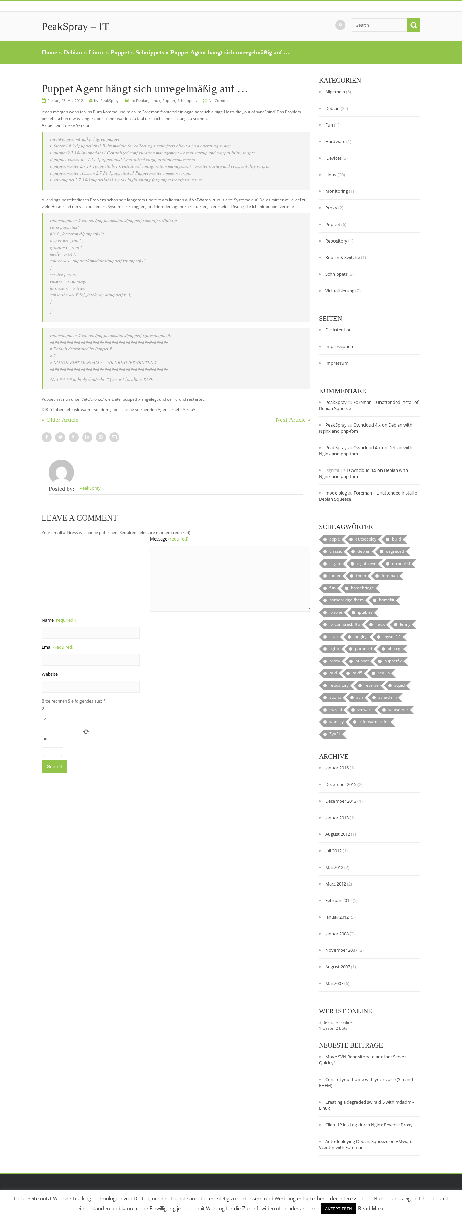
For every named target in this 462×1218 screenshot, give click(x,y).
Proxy (331, 208)
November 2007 (341, 950)
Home (49, 52)
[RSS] (340, 25)
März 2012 (335, 884)
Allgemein (335, 92)
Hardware (335, 141)
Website (50, 674)
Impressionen (339, 346)
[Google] (74, 437)
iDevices (333, 158)
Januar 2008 (337, 933)
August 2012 (337, 834)
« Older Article (60, 419)
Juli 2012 (333, 851)
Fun (329, 125)
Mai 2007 (334, 983)
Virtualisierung (339, 291)
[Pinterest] (101, 437)
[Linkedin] (87, 437)
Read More (371, 1208)
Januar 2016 (337, 768)
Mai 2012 (334, 867)
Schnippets (150, 52)
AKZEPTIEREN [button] (338, 1208)
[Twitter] (60, 437)
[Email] (114, 437)
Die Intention (338, 330)
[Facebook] (47, 437)
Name (59, 620)
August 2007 (337, 967)
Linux (96, 52)
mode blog (336, 493)
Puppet (120, 52)
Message (169, 539)
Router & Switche (342, 257)
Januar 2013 (337, 817)
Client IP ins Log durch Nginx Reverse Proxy (369, 1125)
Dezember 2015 (340, 784)
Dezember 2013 (340, 801)
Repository (336, 241)
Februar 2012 (338, 900)
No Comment (220, 100)
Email (58, 647)
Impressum (336, 363)
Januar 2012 (337, 917)
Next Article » (293, 419)
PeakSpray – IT (75, 26)
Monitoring (336, 191)
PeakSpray (109, 100)
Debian (73, 52)
